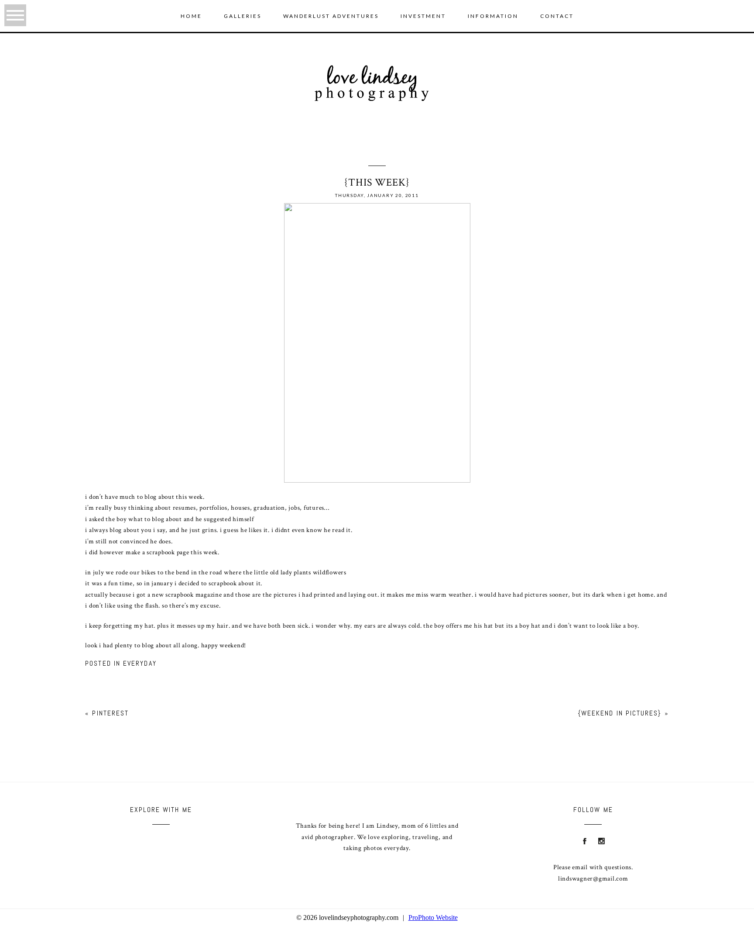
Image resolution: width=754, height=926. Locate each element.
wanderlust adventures (331, 16)
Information (493, 16)
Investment (423, 16)
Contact (557, 16)
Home (191, 16)
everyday (140, 663)
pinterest (110, 713)
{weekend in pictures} (620, 713)
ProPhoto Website (433, 917)
